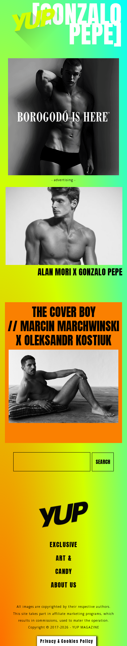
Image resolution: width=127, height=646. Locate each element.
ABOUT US (63, 585)
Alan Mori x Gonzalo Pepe (80, 272)
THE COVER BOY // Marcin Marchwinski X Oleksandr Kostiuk (63, 326)
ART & (64, 558)
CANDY (63, 571)
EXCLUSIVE (63, 544)
